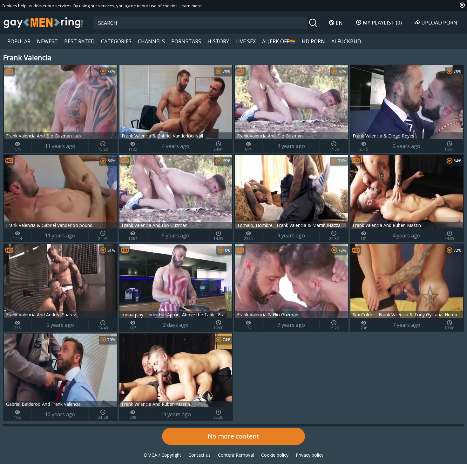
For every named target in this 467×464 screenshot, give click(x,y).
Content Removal (236, 455)
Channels (151, 41)
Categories (116, 41)
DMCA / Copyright (162, 455)
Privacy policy (309, 455)
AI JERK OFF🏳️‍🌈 (278, 41)
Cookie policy (274, 455)
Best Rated (79, 41)
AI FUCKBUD (346, 41)
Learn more (190, 6)
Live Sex (245, 41)
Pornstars (186, 41)
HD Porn (313, 41)
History (218, 41)
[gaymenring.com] (43, 22)
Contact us (199, 455)
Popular (18, 41)
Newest (47, 41)
